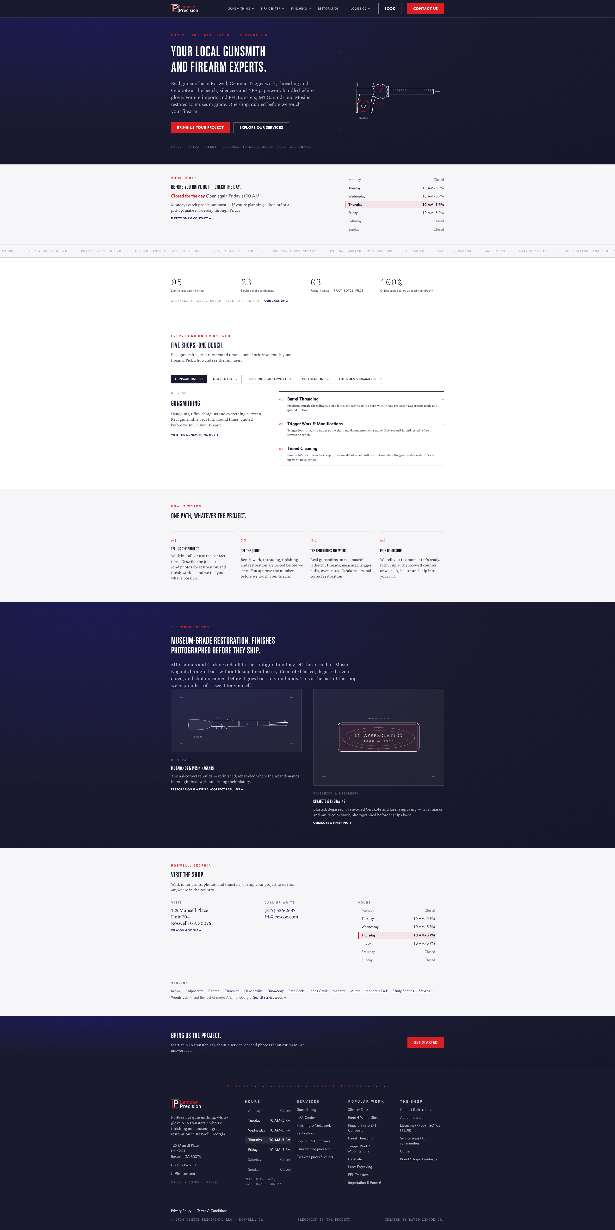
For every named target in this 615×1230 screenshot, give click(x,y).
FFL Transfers (358, 1174)
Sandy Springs (403, 991)
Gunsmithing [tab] (189, 379)
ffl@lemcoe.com (281, 917)
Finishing (299, 8)
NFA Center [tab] (225, 379)
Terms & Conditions (212, 1210)
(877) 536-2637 (279, 910)
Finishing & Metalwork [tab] (270, 379)
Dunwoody (275, 991)
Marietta (338, 991)
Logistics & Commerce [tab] (360, 379)
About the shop (412, 1117)
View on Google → (186, 930)
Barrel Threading (360, 1138)
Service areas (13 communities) (412, 1140)
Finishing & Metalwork (313, 1125)
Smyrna (424, 991)
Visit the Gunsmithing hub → (195, 435)
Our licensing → (277, 300)
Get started (425, 1042)
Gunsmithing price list (313, 1149)
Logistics (358, 8)
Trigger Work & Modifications (359, 1148)
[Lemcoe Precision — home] (184, 8)
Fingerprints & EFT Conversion (362, 1128)
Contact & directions (415, 1109)
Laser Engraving (360, 1166)
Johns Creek (318, 991)
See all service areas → (269, 997)
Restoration (329, 8)
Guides (405, 1151)
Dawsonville (253, 991)
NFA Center (270, 8)
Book (389, 8)
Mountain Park (376, 991)
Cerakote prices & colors (314, 1157)
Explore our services (261, 127)
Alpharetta (195, 991)
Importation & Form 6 (364, 1182)
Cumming (232, 991)
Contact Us (425, 8)
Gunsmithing (239, 8)
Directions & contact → (191, 218)
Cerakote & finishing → (332, 822)
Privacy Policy (181, 1210)
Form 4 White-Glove (363, 1117)
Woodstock (179, 997)
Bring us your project (200, 127)
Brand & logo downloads (418, 1159)
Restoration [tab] (315, 379)
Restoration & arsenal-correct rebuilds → (207, 789)
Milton (355, 991)
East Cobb (296, 991)
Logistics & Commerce (313, 1141)
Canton (214, 991)
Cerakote (355, 1159)
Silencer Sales (358, 1109)
